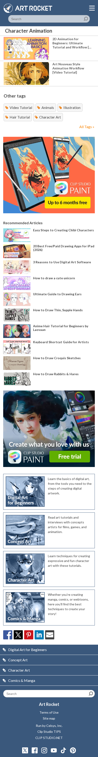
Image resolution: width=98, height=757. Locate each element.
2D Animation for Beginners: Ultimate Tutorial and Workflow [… (71, 43)
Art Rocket (49, 704)
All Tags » (86, 126)
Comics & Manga (21, 680)
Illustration (71, 107)
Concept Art (18, 660)
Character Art (50, 117)
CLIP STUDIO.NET (49, 738)
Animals (47, 107)
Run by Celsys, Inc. (49, 726)
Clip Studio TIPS (49, 731)
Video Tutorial (21, 107)
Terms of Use (49, 712)
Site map (49, 718)
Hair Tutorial (20, 117)
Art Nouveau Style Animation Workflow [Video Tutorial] (68, 68)
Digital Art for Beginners (27, 649)
